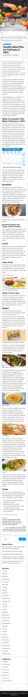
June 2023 (4, 631)
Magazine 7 (24, 693)
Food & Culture (6, 670)
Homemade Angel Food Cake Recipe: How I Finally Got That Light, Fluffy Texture (12, 562)
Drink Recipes (5, 667)
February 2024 (5, 615)
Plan (16, 514)
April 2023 (4, 634)
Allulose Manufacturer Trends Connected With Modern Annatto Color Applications (13, 547)
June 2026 (4, 571)
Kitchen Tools (5, 678)
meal (14, 514)
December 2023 (6, 618)
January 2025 (5, 595)
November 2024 (6, 598)
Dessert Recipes (6, 664)
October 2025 (5, 582)
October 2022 (5, 651)
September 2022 (6, 653)
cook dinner (11, 133)
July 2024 (4, 604)
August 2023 (5, 626)
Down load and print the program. (12, 167)
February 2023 (5, 640)
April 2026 (4, 573)
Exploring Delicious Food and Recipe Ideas (12, 554)
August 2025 (5, 584)
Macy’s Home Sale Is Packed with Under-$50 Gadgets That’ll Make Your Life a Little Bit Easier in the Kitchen (14, 529)
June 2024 (4, 606)
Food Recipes (5, 672)
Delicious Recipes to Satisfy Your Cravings (12, 551)
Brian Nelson (8, 55)
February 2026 (5, 579)
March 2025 (4, 593)
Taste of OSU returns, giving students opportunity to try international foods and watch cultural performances (12, 521)
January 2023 (5, 642)
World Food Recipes (7, 681)
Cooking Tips (5, 661)
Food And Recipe (14, 21)
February (7, 514)
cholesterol (20, 193)
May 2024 (4, 609)
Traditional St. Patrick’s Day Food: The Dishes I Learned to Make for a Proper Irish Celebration (13, 557)
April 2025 (4, 590)
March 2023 (4, 637)
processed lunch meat (12, 246)
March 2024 (4, 612)
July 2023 (4, 629)
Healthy (10, 514)
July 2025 (4, 587)
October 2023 (5, 620)
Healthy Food (7, 44)
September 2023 (6, 623)
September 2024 (6, 601)
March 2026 (4, 576)
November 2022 (6, 648)
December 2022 (6, 645)
